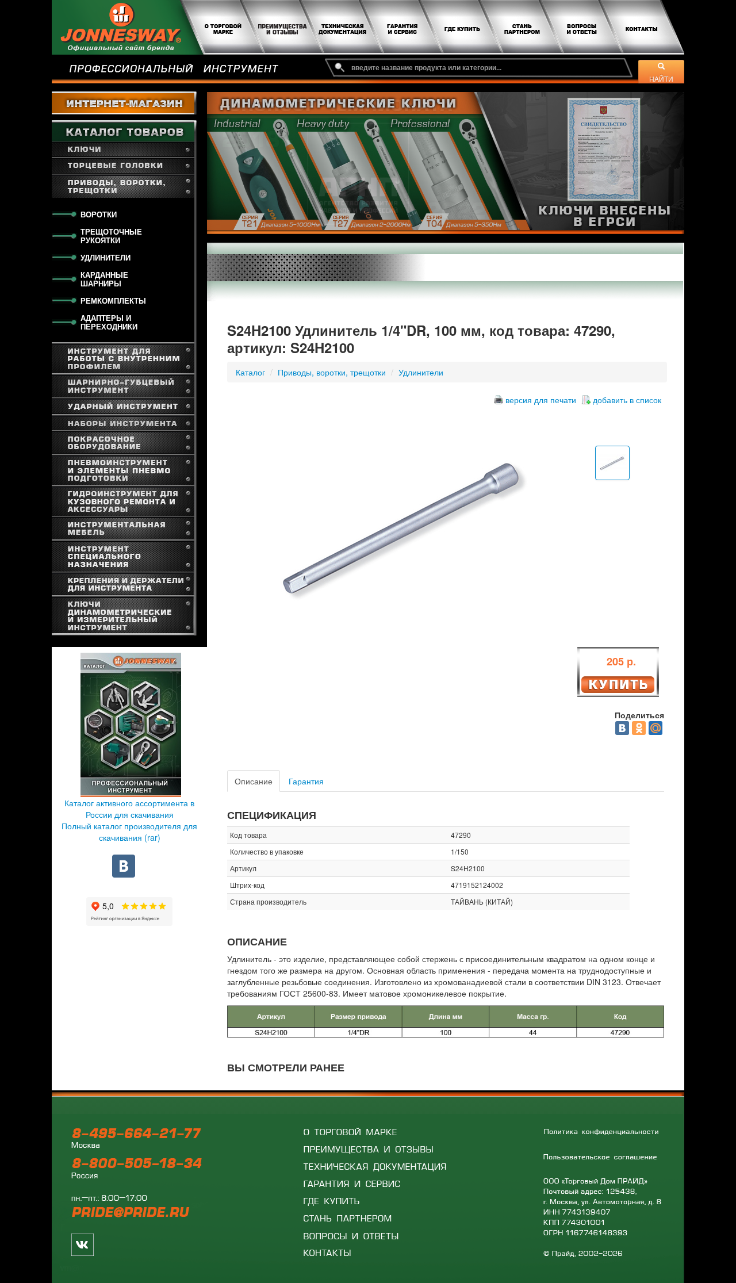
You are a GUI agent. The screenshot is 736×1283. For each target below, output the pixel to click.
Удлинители (105, 257)
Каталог (250, 372)
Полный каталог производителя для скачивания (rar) (129, 831)
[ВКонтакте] (622, 728)
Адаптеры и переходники (108, 322)
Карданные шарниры (104, 279)
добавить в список (627, 399)
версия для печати (540, 399)
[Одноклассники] (639, 728)
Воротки (98, 214)
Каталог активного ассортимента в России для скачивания (129, 808)
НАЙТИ (661, 78)
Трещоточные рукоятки (111, 236)
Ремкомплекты (113, 300)
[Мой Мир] (655, 728)
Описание (254, 781)
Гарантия (306, 781)
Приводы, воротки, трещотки (332, 372)
